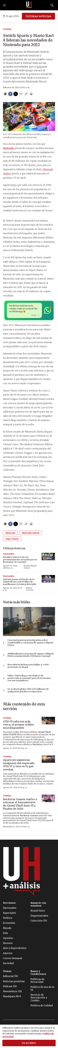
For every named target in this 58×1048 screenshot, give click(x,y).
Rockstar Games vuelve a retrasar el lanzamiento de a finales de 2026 (20, 804)
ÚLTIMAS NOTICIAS (38, 16)
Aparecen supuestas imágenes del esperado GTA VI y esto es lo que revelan (19, 764)
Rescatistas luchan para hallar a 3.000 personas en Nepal (28, 665)
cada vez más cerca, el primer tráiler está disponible (18, 724)
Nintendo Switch (30, 533)
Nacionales (8, 554)
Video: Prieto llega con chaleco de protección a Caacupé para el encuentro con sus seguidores (29, 678)
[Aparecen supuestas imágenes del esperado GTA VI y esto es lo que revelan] (48, 759)
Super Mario (12, 538)
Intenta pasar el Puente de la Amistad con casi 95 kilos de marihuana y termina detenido (19, 582)
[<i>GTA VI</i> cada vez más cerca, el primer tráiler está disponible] (48, 720)
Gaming (7, 29)
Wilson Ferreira (29, 589)
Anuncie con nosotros (38, 904)
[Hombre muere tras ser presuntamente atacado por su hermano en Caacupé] (48, 556)
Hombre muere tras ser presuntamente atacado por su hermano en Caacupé (20, 559)
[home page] (29, 5)
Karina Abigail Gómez (30, 567)
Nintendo (8, 148)
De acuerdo (29, 1043)
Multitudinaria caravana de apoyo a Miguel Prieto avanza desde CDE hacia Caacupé (30, 654)
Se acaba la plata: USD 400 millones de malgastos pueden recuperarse (28, 690)
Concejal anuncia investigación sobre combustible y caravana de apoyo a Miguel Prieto (30, 642)
